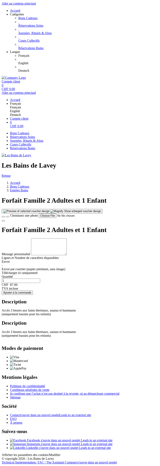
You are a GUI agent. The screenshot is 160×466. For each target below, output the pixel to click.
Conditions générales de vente (29, 390)
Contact (50, 415)
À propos (16, 422)
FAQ (13, 419)
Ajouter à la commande (17, 292)
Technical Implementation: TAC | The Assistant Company (59, 462)
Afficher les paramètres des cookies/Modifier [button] (31, 455)
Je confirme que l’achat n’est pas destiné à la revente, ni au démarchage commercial (64, 393)
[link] (88, 56)
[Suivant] (3, 220)
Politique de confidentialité (27, 386)
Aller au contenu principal (19, 3)
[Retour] (3, 216)
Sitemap (15, 397)
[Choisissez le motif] (7, 216)
